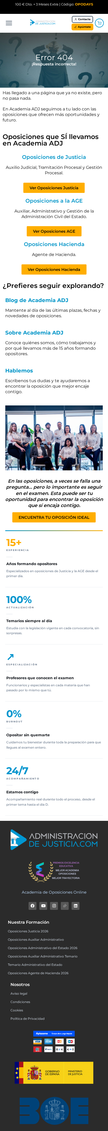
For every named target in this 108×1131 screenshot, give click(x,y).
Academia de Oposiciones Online (54, 892)
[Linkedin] (75, 906)
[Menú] (9, 23)
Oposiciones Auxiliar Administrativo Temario (43, 956)
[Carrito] (99, 23)
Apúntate (84, 27)
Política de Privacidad (27, 1019)
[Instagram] (54, 906)
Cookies (16, 1010)
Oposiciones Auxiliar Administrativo (36, 939)
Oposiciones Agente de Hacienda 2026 (38, 973)
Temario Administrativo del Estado (35, 965)
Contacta (84, 19)
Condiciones (20, 1002)
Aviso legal (18, 993)
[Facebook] (32, 906)
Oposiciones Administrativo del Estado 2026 (42, 948)
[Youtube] (43, 906)
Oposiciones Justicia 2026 (28, 931)
